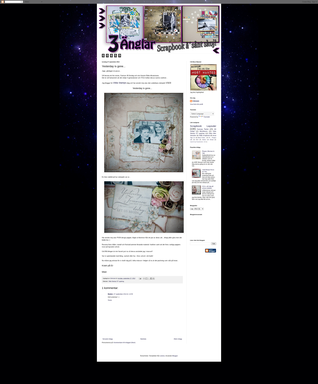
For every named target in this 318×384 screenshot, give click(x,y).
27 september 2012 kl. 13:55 (123, 294)
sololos (162, 356)
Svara (110, 300)
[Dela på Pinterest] (153, 278)
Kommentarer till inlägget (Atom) (124, 342)
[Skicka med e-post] (144, 278)
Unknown (196, 101)
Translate (206, 117)
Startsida (143, 339)
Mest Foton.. (202, 137)
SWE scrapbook (204, 135)
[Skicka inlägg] (140, 278)
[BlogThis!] (146, 278)
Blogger (175, 356)
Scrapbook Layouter (203, 126)
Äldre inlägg (178, 339)
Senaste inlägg (107, 339)
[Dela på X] (149, 278)
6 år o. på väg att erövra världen (207, 187)
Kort (197, 139)
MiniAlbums (204, 131)
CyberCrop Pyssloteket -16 (197, 141)
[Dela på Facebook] (151, 278)
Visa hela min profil (196, 104)
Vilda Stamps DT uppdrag (116, 281)
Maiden (110, 294)
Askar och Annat (207, 139)
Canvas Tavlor (203, 129)
